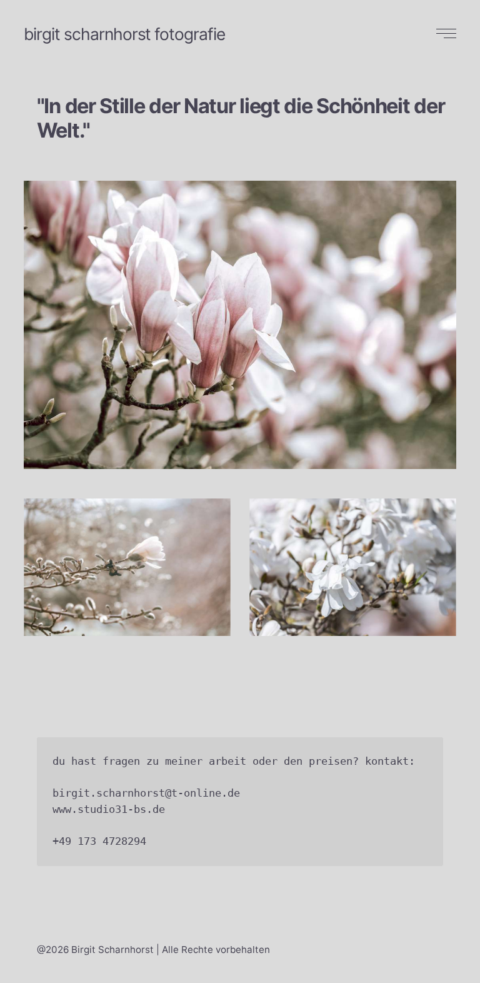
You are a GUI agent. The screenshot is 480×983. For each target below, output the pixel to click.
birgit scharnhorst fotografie (124, 34)
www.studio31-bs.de (108, 809)
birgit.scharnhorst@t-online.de (146, 793)
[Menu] (445, 34)
